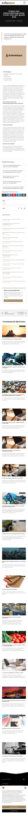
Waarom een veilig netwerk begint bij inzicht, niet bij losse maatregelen (13, 272)
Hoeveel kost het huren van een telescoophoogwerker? (14, 177)
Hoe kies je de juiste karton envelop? (9, 589)
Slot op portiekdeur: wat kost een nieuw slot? (11, 219)
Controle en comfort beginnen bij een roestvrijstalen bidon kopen (13, 246)
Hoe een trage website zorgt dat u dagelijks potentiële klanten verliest (13, 423)
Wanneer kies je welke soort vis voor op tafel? (11, 267)
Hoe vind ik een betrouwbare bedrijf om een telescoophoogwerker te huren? (14, 171)
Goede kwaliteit (7, 76)
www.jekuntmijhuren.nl (19, 150)
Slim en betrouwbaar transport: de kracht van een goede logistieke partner (13, 701)
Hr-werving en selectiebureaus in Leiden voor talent (12, 672)
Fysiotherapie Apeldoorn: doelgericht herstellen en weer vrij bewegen (13, 367)
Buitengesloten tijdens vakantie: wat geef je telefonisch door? (13, 233)
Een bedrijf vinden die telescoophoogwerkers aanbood (13, 74)
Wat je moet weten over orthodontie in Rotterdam (12, 277)
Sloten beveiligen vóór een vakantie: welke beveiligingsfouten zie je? (11, 224)
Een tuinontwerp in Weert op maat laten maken (12, 250)
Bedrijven (20, 20)
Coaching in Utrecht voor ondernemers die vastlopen (13, 263)
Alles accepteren (14, 807)
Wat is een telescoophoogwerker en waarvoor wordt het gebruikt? (14, 166)
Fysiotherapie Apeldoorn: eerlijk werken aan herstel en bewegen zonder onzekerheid (13, 506)
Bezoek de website (8, 78)
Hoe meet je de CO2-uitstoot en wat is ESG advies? (12, 756)
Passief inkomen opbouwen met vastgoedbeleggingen (13, 259)
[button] (25, 788)
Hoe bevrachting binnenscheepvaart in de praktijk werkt (13, 281)
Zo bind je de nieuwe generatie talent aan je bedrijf (12, 478)
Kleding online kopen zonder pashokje (10, 237)
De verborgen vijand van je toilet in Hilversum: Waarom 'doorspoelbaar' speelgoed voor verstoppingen (13, 395)
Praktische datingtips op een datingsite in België (12, 339)
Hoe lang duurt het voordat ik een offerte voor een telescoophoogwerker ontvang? (14, 187)
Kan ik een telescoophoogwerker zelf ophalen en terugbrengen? (14, 182)
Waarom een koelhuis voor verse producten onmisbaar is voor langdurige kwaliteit (14, 645)
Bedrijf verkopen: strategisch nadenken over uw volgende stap (14, 562)
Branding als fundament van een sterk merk (11, 728)
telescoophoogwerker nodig (14, 85)
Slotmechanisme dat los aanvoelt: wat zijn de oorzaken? (13, 228)
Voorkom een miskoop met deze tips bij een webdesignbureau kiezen (11, 451)
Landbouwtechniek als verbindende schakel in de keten (13, 533)
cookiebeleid (14, 801)
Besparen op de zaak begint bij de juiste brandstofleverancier (10, 255)
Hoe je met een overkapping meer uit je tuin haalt (12, 241)
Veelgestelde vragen (8, 79)
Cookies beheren (14, 810)
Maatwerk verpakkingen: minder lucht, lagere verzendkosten (11, 617)
